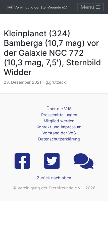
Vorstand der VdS (59, 132)
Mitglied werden (59, 120)
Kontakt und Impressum (59, 126)
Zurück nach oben (54, 177)
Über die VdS (59, 108)
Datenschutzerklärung (59, 138)
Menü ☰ (90, 7)
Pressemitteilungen (59, 114)
